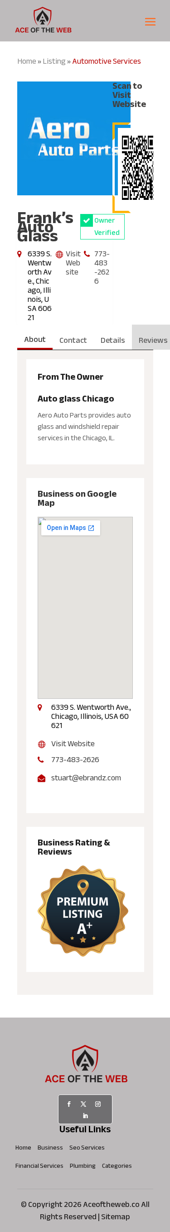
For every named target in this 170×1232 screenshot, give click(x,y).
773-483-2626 (102, 267)
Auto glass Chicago (76, 398)
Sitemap (115, 1216)
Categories (117, 1167)
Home (26, 61)
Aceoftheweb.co (111, 1204)
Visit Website (73, 263)
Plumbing (83, 1167)
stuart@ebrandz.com (86, 778)
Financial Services (39, 1167)
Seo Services (87, 1149)
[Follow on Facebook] (68, 1104)
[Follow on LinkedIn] (85, 1115)
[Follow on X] (83, 1104)
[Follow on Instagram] (97, 1104)
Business (50, 1149)
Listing (54, 61)
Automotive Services (106, 61)
